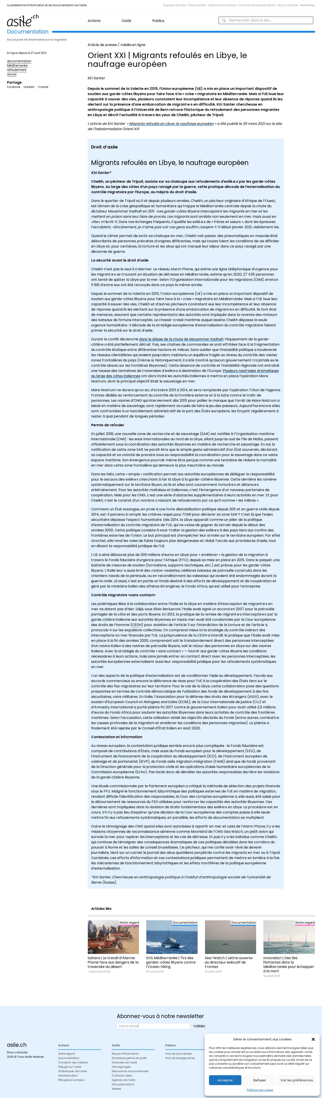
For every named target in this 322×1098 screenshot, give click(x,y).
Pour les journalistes (178, 1054)
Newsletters (307, 5)
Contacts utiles (122, 1075)
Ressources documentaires (130, 1071)
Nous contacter (288, 5)
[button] (313, 1039)
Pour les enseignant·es (180, 1058)
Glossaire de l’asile (124, 1062)
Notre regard (66, 1054)
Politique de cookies (260, 1090)
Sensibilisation (68, 1075)
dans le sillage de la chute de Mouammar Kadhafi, (181, 339)
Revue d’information (125, 1054)
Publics (158, 20)
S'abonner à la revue (222, 5)
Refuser (259, 1080)
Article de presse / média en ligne (116, 44)
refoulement (17, 70)
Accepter (225, 1080)
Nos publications (123, 1084)
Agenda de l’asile (123, 1080)
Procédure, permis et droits (129, 1058)
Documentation (68, 1058)
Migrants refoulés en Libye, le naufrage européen (171, 123)
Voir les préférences (296, 1080)
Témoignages (121, 1067)
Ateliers (116, 1089)
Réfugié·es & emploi (71, 1080)
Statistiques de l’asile (72, 1071)
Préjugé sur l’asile (69, 1067)
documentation (19, 61)
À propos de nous (175, 5)
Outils (126, 20)
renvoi (11, 74)
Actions (94, 20)
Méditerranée (17, 65)
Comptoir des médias (73, 1062)
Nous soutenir (197, 5)
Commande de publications (256, 5)
